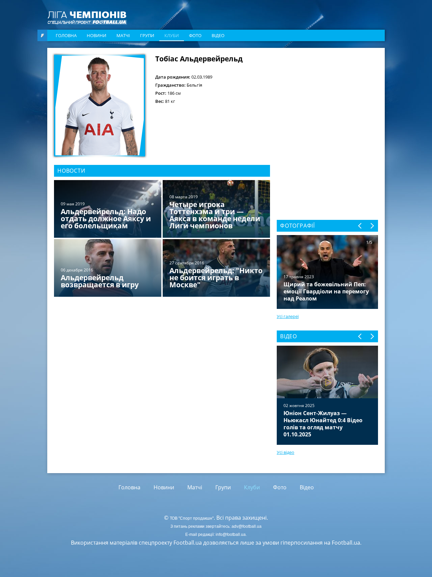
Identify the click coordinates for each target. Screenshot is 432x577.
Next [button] (372, 226)
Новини (96, 35)
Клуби (171, 35)
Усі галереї (288, 316)
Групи (147, 35)
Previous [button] (360, 226)
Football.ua (346, 542)
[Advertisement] (327, 97)
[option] (162, 239)
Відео (218, 35)
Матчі (123, 35)
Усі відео (285, 452)
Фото (195, 35)
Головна (66, 35)
